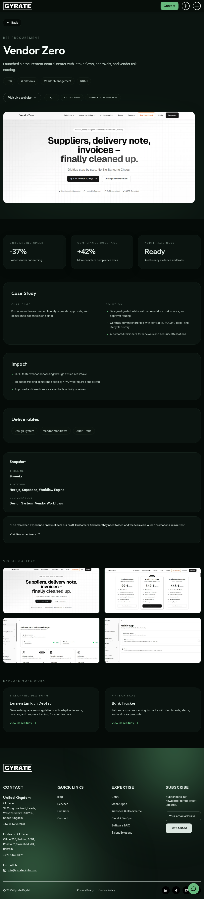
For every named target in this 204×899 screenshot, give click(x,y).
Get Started (179, 828)
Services (62, 804)
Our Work (63, 811)
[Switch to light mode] (186, 8)
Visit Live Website (19, 97)
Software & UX (121, 825)
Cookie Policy (106, 890)
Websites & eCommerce (127, 811)
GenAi (115, 796)
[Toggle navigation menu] (197, 8)
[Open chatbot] (193, 888)
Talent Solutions (122, 832)
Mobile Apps (119, 804)
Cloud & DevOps (122, 818)
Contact (62, 818)
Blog (60, 796)
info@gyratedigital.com (22, 870)
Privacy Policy (85, 890)
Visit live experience (23, 534)
